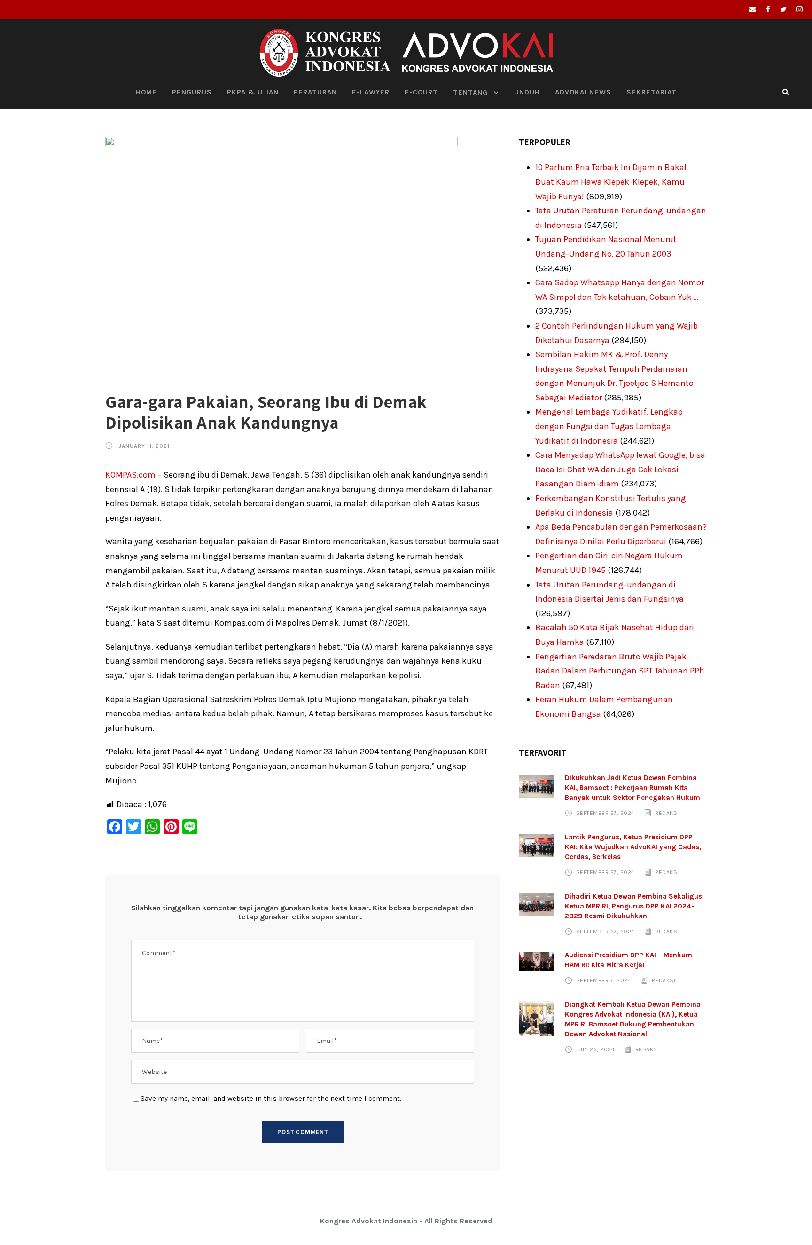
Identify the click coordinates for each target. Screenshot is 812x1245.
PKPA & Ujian (253, 92)
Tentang (470, 92)
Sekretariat (651, 92)
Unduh (527, 92)
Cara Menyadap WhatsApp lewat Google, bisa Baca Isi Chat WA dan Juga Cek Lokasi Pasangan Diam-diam (620, 469)
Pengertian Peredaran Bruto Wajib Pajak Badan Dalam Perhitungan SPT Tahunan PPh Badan (619, 670)
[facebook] (768, 9)
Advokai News (583, 92)
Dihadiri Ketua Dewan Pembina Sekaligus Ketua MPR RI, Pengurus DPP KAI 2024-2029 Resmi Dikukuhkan (633, 906)
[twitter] (783, 9)
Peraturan (315, 92)
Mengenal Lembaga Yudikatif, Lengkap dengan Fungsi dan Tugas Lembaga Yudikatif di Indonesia (609, 426)
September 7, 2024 (604, 980)
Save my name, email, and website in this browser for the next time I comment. (271, 1098)
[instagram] (799, 9)
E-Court (421, 92)
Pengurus (192, 92)
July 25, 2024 (595, 1049)
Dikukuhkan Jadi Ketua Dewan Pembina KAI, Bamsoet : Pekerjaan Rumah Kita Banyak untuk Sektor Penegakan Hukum (632, 788)
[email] (752, 9)
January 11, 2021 (144, 446)
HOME (146, 92)
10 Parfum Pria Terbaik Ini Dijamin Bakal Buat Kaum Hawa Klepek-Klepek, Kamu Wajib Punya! (611, 181)
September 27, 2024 (605, 813)
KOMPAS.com (130, 475)
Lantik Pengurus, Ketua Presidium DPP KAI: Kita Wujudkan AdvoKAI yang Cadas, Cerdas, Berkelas (633, 847)
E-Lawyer (371, 92)
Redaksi (667, 813)
